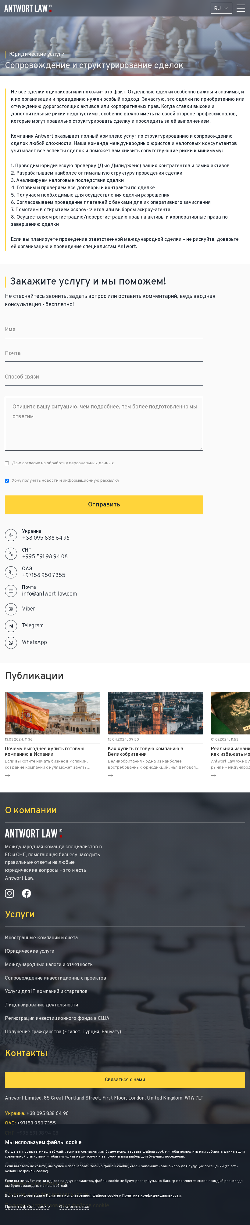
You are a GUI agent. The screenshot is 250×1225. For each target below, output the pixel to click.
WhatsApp (34, 642)
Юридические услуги (29, 951)
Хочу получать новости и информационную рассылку (65, 480)
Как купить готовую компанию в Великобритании (145, 751)
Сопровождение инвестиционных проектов (55, 978)
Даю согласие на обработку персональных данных (63, 463)
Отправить (104, 505)
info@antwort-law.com (49, 594)
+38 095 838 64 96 (46, 538)
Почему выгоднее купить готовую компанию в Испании (44, 751)
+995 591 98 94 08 (45, 556)
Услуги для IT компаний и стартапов (46, 992)
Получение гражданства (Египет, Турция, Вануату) (63, 1032)
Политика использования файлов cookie (82, 1195)
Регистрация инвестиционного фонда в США (57, 1019)
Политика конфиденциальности (151, 1195)
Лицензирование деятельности (41, 1005)
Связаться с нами (125, 1080)
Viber (28, 609)
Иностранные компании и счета (41, 938)
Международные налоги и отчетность (49, 965)
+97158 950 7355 (43, 575)
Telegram (33, 625)
